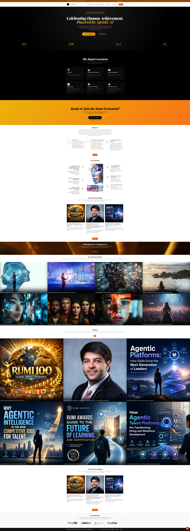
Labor (103, 4)
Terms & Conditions (111, 529)
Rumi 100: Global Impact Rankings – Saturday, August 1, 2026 (75, 225)
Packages (115, 4)
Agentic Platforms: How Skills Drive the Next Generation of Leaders (113, 225)
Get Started (94, 251)
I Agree (178, 526)
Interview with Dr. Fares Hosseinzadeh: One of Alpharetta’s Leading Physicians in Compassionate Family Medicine (94, 226)
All (94, 336)
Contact (121, 529)
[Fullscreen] (182, 504)
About (117, 529)
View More (95, 238)
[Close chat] (187, 504)
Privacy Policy (103, 529)
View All (95, 154)
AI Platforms (89, 4)
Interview (120, 4)
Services (108, 4)
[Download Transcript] (184, 504)
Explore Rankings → (95, 117)
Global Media (97, 4)
